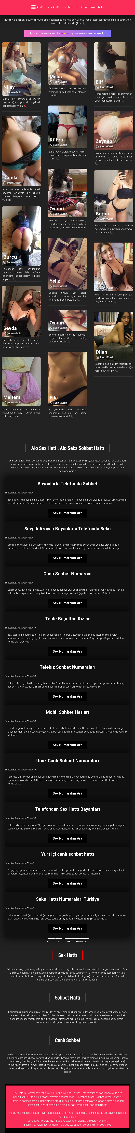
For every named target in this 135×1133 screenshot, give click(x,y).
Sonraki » (81, 941)
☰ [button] (33, 7)
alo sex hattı (69, 1104)
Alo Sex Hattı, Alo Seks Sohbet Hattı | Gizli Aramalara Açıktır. (71, 7)
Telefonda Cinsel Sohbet (90, 1097)
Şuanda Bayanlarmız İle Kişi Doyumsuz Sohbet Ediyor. (67, 33)
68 (68, 941)
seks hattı (94, 1112)
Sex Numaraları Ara (67, 513)
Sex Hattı (18, 1093)
